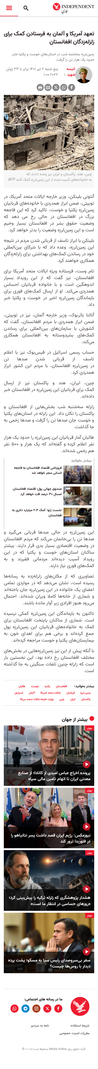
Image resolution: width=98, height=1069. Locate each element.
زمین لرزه (85, 693)
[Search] (26, 8)
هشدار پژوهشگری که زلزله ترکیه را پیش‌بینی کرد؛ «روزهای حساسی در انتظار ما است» (49, 901)
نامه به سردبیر (40, 1025)
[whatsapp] (14, 1008)
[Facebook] (71, 87)
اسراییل (19, 693)
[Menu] (9, 8)
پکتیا (47, 686)
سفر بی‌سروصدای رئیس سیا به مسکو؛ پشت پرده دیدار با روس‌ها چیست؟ (49, 963)
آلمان (32, 693)
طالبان (22, 686)
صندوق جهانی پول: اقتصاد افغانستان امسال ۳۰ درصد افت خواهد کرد (37, 491)
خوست (35, 686)
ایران (72, 699)
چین (61, 699)
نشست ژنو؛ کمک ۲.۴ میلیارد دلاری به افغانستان (37, 513)
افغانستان (61, 686)
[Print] (40, 87)
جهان (67, 719)
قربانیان (70, 693)
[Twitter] (55, 87)
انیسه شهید (70, 72)
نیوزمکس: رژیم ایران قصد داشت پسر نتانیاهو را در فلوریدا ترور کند (50, 838)
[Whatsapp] (63, 87)
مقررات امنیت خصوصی (74, 1033)
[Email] (48, 87)
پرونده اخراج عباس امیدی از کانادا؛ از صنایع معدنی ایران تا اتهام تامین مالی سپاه (54, 776)
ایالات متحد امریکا (50, 693)
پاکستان (85, 699)
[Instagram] (36, 1008)
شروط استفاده (80, 1025)
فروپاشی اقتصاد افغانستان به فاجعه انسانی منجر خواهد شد (38, 470)
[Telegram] (25, 1008)
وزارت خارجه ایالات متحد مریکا (37, 699)
